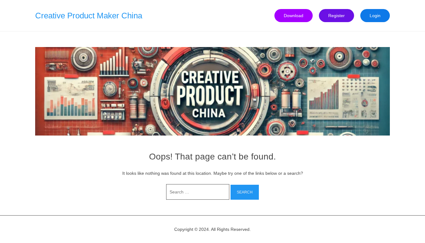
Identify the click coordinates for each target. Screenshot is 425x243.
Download (293, 15)
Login (375, 15)
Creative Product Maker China (88, 15)
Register (336, 15)
